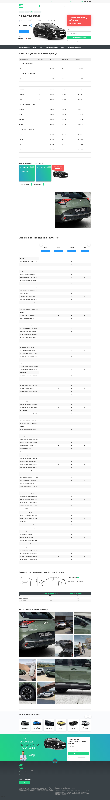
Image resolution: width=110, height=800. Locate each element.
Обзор (40, 47)
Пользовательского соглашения (83, 40)
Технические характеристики (74, 47)
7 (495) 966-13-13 (87, 1)
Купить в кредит (24, 31)
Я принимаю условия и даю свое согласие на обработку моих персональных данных (80, 41)
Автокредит (76, 6)
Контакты (89, 6)
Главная (21, 11)
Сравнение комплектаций (52, 47)
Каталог (27, 11)
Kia (31, 11)
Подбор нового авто (66, 6)
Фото (62, 47)
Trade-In (83, 6)
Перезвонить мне (78, 753)
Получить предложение (79, 37)
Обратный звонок (24, 782)
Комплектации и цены (24, 47)
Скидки (34, 47)
